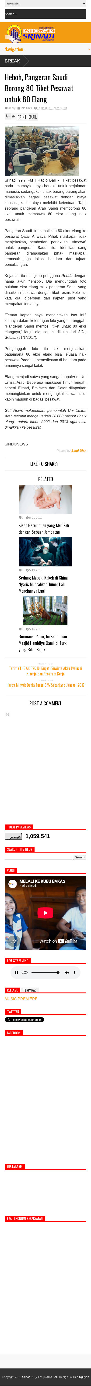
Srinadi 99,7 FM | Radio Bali (40, 1377)
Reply (11, 108)
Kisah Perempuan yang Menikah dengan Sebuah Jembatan (44, 528)
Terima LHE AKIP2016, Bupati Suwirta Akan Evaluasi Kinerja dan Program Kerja (45, 671)
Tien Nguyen (81, 1377)
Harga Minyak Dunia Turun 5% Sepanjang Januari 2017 (45, 685)
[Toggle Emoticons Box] (7, 714)
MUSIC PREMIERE (21, 999)
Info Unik (26, 108)
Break (12, 60)
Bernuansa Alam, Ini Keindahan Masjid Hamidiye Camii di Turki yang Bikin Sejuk (43, 643)
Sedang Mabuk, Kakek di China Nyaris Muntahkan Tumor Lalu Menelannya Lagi (43, 584)
